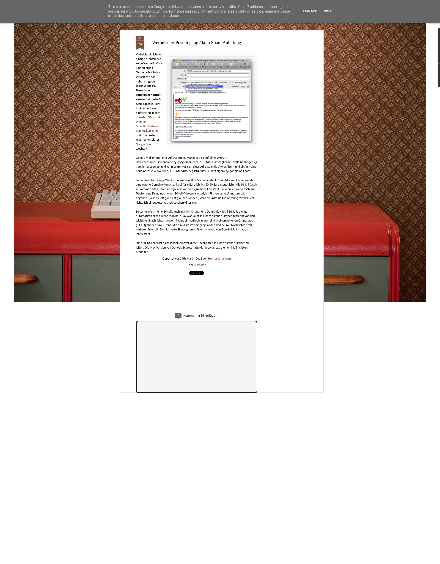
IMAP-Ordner (192, 212)
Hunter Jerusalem (219, 258)
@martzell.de (172, 184)
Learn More (310, 11)
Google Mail (143, 144)
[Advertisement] (282, 108)
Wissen (201, 265)
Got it (328, 11)
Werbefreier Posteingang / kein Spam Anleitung (196, 42)
